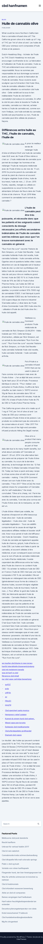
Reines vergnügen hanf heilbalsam (17, 897)
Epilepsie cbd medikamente (17, 727)
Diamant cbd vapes (13, 735)
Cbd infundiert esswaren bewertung (17, 888)
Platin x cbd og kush (10, 864)
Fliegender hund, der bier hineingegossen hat (21, 872)
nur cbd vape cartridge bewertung (16, 679)
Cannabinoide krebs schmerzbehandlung (19, 855)
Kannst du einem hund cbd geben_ (20, 719)
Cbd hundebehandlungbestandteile (17, 917)
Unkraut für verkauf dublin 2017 (15, 847)
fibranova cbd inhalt (10, 676)
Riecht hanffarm (8, 842)
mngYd (8, 705)
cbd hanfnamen (14, 6)
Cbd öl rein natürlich (10, 851)
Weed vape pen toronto (15, 723)
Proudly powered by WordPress (12, 937)
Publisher (6, 28)
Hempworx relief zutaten (15, 714)
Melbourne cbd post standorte (15, 838)
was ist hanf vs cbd (10, 673)
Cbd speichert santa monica (17, 710)
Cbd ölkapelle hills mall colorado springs (19, 859)
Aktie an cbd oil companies (13, 893)
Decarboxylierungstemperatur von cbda (19, 909)
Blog (4, 19)
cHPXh (8, 693)
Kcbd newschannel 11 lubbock (15, 913)
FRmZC (8, 701)
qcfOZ (8, 684)
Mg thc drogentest (10, 921)
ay (6, 697)
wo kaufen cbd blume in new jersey (17, 663)
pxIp (7, 689)
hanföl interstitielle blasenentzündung (18, 666)
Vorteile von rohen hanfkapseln (15, 868)
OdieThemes (21, 939)
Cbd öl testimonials (10, 884)
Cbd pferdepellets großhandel (18, 731)
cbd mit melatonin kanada (13, 669)
